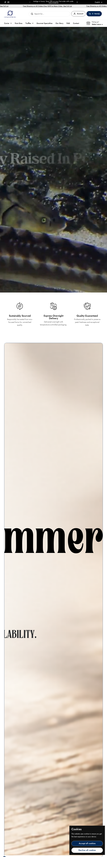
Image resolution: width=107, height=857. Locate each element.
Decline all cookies (87, 850)
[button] (94, 23)
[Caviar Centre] (10, 14)
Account (80, 13)
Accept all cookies (87, 843)
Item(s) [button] (97, 14)
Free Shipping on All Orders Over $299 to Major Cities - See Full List (25, 6)
